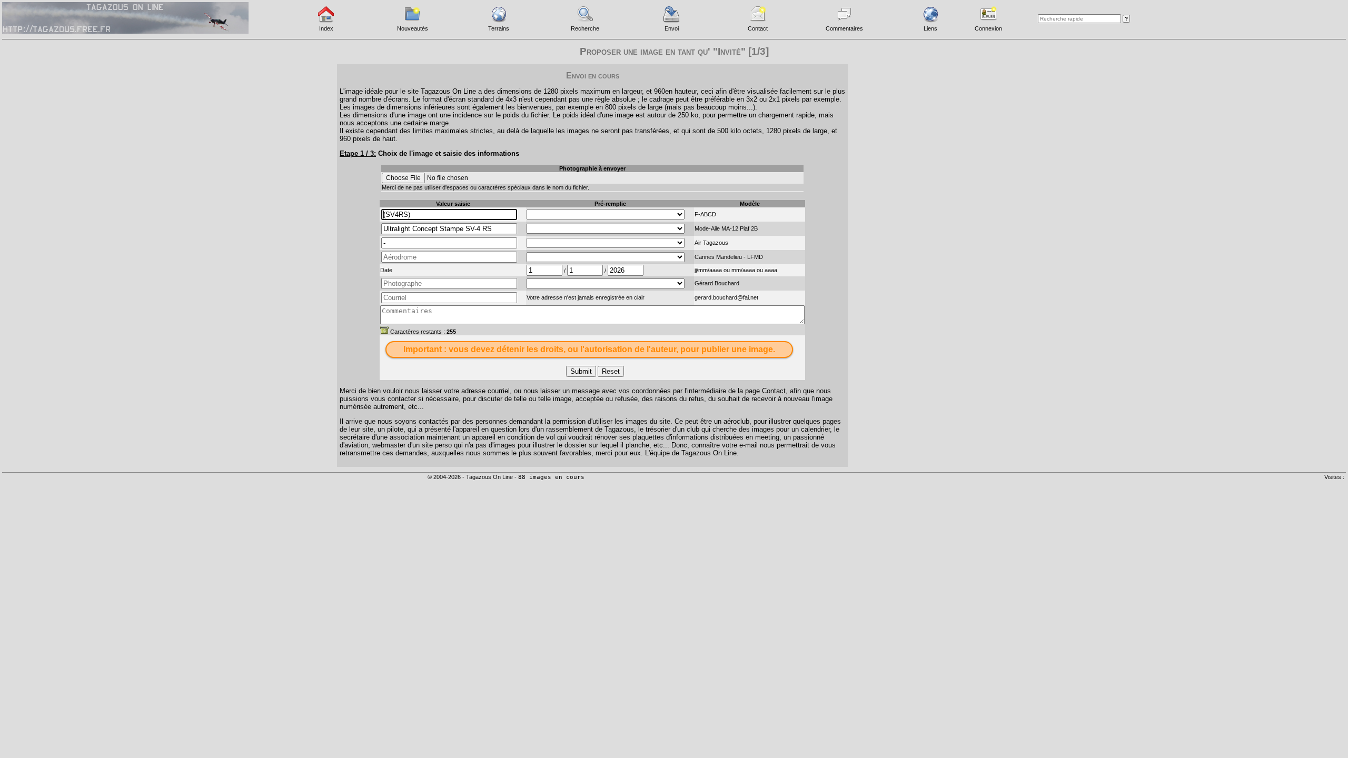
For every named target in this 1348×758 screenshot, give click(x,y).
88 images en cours (551, 477)
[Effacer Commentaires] (384, 329)
